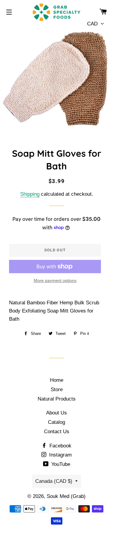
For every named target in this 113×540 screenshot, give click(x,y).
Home (56, 380)
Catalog (56, 422)
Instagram (60, 455)
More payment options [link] (55, 280)
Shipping (29, 194)
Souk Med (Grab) (66, 496)
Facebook (59, 446)
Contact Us (56, 431)
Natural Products (57, 399)
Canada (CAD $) (53, 481)
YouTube (60, 464)
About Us (56, 413)
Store (57, 389)
